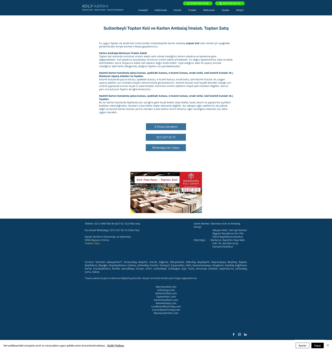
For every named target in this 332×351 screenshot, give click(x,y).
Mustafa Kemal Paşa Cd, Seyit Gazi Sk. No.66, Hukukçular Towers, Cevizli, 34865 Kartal (166, 322)
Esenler (154, 265)
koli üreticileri (172, 319)
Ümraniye (201, 268)
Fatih (188, 265)
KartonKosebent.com (166, 300)
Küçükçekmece (101, 268)
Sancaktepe (128, 268)
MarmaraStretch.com (166, 313)
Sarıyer (140, 268)
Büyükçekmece (117, 265)
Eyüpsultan (177, 265)
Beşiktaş (232, 262)
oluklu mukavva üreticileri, (197, 319)
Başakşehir (203, 262)
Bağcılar (163, 262)
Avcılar (153, 262)
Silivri (149, 268)
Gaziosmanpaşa (201, 265)
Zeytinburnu (226, 268)
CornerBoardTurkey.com (166, 309)
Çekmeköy (143, 265)
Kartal (88, 268)
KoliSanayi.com (166, 290)
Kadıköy (229, 265)
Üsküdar (213, 268)
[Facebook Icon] (234, 334)
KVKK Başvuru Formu (97, 240)
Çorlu (88, 271)
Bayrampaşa (218, 262)
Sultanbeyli (160, 268)
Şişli (184, 268)
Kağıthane (241, 265)
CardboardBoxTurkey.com (166, 306)
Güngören (218, 265)
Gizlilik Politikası (115, 345)
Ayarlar (302, 345)
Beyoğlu (103, 265)
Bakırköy (191, 262)
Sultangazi (174, 268)
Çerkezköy (241, 268)
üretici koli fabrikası (151, 319)
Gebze (95, 271)
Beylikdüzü (91, 265)
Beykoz (243, 262)
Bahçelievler (177, 262)
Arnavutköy (130, 262)
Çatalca (131, 265)
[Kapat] (328, 345)
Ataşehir (143, 262)
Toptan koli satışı (129, 319)
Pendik (116, 268)
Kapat (317, 345)
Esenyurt (165, 265)
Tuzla (191, 268)
